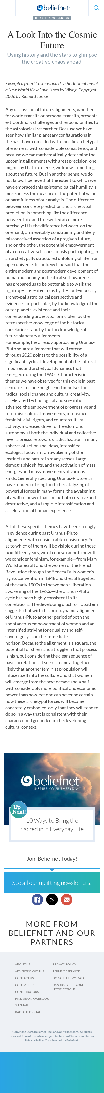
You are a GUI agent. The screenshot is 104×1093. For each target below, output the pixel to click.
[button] (96, 8)
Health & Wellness (52, 17)
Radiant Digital (28, 1012)
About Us (22, 964)
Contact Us (24, 978)
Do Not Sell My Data (68, 978)
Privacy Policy (64, 964)
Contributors (27, 992)
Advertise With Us (29, 971)
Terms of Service (66, 971)
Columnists (24, 985)
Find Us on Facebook (32, 998)
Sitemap (21, 1005)
